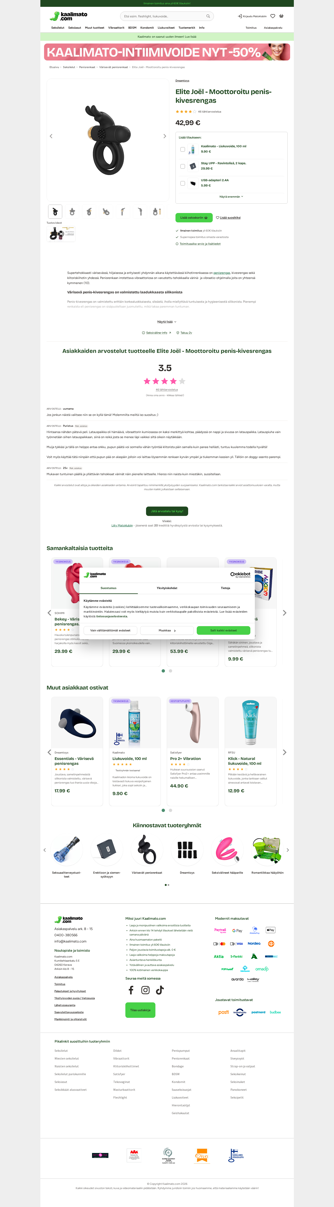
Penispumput (181, 1051)
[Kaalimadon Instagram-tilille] (145, 990)
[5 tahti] (195, 112)
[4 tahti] (190, 112)
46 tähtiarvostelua (209, 111)
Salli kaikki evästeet (223, 630)
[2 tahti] (182, 112)
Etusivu (54, 67)
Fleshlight (120, 1097)
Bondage (178, 1066)
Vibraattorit (116, 27)
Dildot (117, 1051)
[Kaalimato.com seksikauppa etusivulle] (83, 16)
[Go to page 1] (163, 671)
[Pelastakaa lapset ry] (100, 1155)
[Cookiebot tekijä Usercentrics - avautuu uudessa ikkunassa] (233, 575)
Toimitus (251, 27)
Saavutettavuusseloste (69, 1012)
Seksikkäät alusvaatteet (70, 1090)
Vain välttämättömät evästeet (110, 630)
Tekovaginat (121, 1082)
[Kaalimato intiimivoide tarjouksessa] (167, 51)
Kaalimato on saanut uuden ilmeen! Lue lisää (167, 36)
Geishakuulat (180, 1113)
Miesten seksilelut (66, 1058)
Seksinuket (237, 1082)
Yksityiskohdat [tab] (167, 588)
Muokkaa (165, 630)
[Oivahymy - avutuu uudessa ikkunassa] (202, 1155)
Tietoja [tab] (225, 588)
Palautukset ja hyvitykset (70, 991)
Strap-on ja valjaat (242, 1066)
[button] (208, 16)
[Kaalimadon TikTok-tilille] (160, 990)
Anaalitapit (238, 1051)
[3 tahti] (186, 112)
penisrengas (222, 273)
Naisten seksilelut (66, 1066)
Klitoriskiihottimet (126, 1066)
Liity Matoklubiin (122, 525)
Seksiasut (74, 27)
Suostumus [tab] (108, 588)
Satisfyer (119, 1074)
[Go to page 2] (170, 671)
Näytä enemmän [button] (230, 196)
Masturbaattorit (124, 1090)
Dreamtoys (182, 80)
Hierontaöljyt (181, 1105)
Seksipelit (237, 1097)
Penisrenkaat (181, 1058)
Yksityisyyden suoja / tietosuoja (74, 998)
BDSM (132, 27)
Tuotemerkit (187, 27)
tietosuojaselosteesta (111, 616)
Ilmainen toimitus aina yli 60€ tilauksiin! (167, 3)
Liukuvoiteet (166, 27)
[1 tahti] (177, 112)
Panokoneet (238, 1090)
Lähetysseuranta (64, 1005)
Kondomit (147, 27)
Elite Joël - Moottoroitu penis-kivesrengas (223, 96)
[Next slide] (284, 613)
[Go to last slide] (49, 613)
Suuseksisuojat (181, 1090)
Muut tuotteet (94, 27)
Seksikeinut (238, 1074)
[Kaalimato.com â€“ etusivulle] (68, 919)
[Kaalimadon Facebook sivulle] (130, 990)
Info (202, 27)
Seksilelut (57, 27)
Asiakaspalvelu (273, 27)
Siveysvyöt (237, 1058)
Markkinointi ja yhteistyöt (70, 1019)
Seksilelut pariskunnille (70, 1074)
